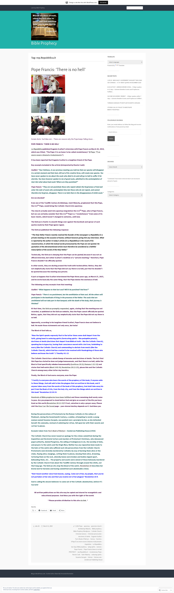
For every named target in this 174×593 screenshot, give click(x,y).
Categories (110, 192)
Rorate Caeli (76, 555)
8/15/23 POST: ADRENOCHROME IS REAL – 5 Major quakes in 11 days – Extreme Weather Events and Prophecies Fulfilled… (124, 89)
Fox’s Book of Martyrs (56, 431)
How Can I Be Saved (46, 406)
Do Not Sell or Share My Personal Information (59, 573)
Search (141, 8)
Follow (111, 138)
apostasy (87, 526)
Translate (121, 65)
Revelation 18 (85, 466)
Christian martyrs (81, 534)
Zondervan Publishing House (93, 560)
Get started (103, 2)
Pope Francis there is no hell (93, 549)
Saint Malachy (86, 555)
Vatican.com (98, 557)
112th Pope (78, 526)
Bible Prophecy (44, 43)
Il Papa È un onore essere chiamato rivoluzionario (86, 542)
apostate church (96, 526)
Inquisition (88, 544)
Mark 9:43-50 (55, 367)
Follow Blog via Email (115, 120)
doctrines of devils (84, 536)
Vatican (90, 557)
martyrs (99, 547)
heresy (93, 539)
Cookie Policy (36, 589)
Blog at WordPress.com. (38, 573)
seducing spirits (97, 555)
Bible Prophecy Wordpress (81, 531)
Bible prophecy (97, 529)
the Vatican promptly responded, (55, 308)
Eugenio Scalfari (96, 536)
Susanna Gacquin (81, 557)
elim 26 (37, 526)
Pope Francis (78, 549)
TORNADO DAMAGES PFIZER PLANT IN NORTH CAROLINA (123, 103)
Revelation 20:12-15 (70, 367)
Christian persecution (95, 534)
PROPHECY (72, 552)
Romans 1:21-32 (91, 364)
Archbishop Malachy (84, 529)
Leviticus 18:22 (77, 364)
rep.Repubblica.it (83, 552)
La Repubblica (36, 149)
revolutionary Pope (96, 552)
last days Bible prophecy (79, 547)
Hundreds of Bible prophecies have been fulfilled (51, 397)
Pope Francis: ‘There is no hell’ (58, 69)
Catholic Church (97, 531)
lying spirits (91, 547)
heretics (99, 539)
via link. (83, 500)
